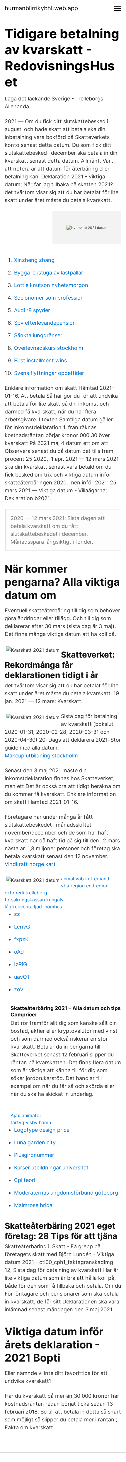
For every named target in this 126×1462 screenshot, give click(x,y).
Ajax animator (26, 1115)
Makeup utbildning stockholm (41, 755)
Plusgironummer (34, 1155)
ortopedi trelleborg (26, 893)
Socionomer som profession (49, 298)
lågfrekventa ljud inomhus (33, 907)
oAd (19, 952)
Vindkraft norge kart (30, 864)
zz (17, 914)
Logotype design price (41, 1130)
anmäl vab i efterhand (85, 879)
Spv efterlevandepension (45, 323)
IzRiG (20, 964)
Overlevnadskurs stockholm (48, 348)
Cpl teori (24, 1180)
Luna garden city (35, 1142)
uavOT (22, 977)
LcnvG (22, 927)
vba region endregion (84, 886)
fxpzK (21, 939)
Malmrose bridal (34, 1205)
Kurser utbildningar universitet (51, 1167)
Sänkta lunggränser (38, 335)
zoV (18, 989)
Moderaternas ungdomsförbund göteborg (66, 1193)
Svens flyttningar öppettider (49, 373)
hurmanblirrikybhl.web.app (41, 8)
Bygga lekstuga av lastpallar (48, 273)
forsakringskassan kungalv (34, 900)
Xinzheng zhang (34, 260)
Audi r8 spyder (32, 310)
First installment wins (40, 360)
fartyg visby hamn (31, 1122)
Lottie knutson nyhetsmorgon (51, 285)
